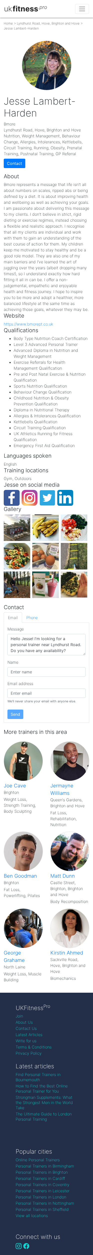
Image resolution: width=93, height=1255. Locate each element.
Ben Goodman (20, 876)
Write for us (26, 1040)
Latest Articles (29, 1034)
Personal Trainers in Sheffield (42, 1209)
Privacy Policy (29, 1053)
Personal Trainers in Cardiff (40, 1178)
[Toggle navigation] (82, 9)
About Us (24, 1022)
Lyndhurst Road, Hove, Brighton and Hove (48, 23)
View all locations (32, 1215)
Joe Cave (15, 786)
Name (12, 662)
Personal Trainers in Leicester (42, 1190)
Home (8, 23)
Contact (14, 163)
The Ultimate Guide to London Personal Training (44, 1116)
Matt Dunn (62, 876)
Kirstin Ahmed (66, 953)
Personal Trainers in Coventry (42, 1184)
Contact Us (26, 1028)
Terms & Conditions (34, 1047)
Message (15, 629)
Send (15, 714)
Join (19, 1016)
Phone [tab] (32, 617)
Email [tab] (13, 617)
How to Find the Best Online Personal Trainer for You (42, 1088)
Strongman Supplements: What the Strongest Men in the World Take (44, 1102)
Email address (20, 683)
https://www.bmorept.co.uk (28, 324)
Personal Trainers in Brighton (42, 1172)
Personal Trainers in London (41, 1197)
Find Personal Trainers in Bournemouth (38, 1077)
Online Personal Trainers (38, 1159)
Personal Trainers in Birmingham (45, 1166)
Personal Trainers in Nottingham (45, 1203)
